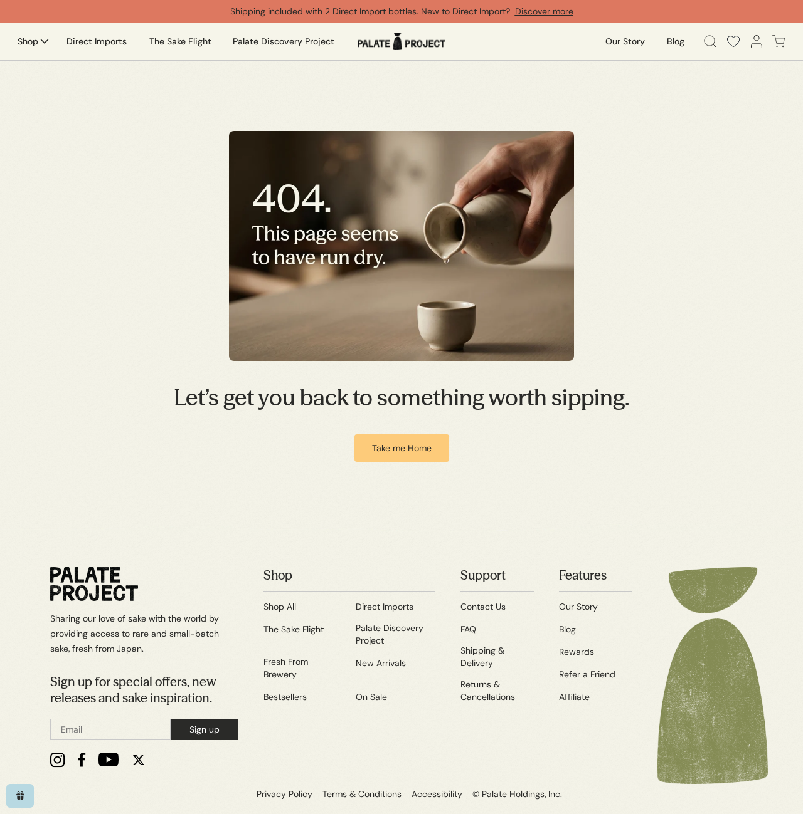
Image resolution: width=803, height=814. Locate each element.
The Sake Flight (293, 629)
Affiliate (574, 696)
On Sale (371, 696)
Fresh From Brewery (285, 668)
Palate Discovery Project (389, 634)
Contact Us (483, 606)
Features (583, 575)
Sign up (204, 729)
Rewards (576, 651)
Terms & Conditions (362, 794)
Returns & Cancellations (487, 690)
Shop (277, 575)
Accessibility (437, 794)
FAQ (468, 629)
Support (483, 575)
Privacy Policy (284, 794)
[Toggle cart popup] (778, 41)
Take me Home (402, 448)
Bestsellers (285, 696)
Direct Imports (384, 606)
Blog (567, 629)
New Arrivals (381, 663)
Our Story (578, 606)
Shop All (279, 606)
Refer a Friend (587, 674)
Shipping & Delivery (482, 657)
